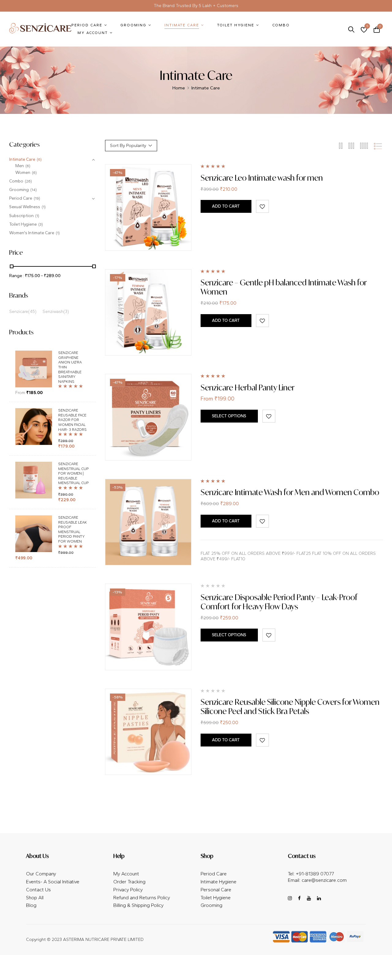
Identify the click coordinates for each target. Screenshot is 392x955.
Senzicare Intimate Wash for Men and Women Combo (290, 492)
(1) (44, 207)
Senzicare (18, 311)
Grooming (19, 189)
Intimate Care (22, 159)
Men (19, 165)
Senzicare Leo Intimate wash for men (262, 177)
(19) (37, 198)
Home (178, 88)
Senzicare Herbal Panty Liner (248, 387)
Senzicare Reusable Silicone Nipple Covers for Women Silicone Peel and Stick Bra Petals (290, 706)
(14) (33, 190)
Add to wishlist (262, 206)
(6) (39, 159)
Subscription (21, 215)
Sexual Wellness (24, 206)
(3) (40, 224)
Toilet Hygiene (23, 224)
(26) (28, 181)
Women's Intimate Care (31, 232)
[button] (377, 29)
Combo (16, 181)
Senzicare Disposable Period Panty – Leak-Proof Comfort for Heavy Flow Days (279, 601)
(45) (32, 311)
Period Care (20, 198)
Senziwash (53, 311)
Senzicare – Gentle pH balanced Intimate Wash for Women (284, 287)
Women (22, 172)
